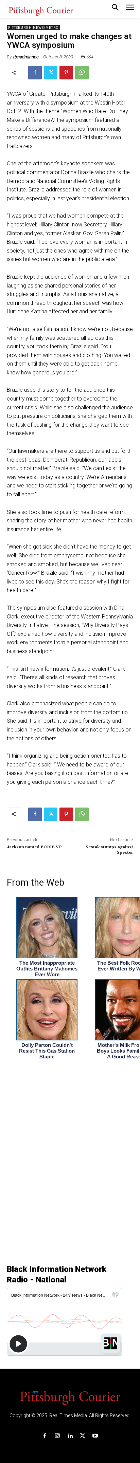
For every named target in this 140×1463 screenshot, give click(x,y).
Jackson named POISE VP (34, 847)
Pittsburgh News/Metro (33, 28)
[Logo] (70, 1397)
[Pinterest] (66, 72)
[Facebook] (35, 72)
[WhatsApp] (82, 72)
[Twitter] (50, 72)
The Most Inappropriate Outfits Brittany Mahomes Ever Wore (46, 968)
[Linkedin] (69, 1436)
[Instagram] (57, 1436)
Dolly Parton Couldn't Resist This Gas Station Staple (47, 1050)
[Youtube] (95, 1436)
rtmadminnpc (26, 56)
